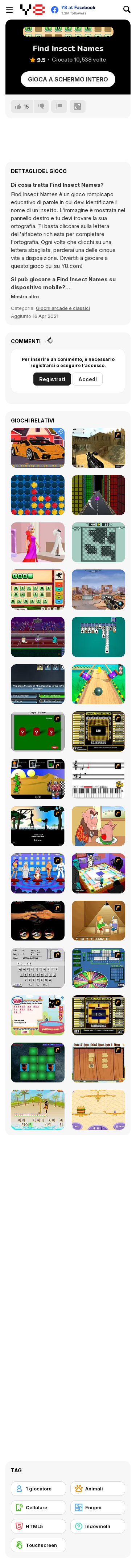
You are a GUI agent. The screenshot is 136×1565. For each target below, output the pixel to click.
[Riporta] (59, 106)
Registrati (52, 379)
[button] (25, 296)
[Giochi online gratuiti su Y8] (32, 9)
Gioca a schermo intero (68, 79)
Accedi (87, 379)
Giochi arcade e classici (63, 308)
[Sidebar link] (9, 10)
